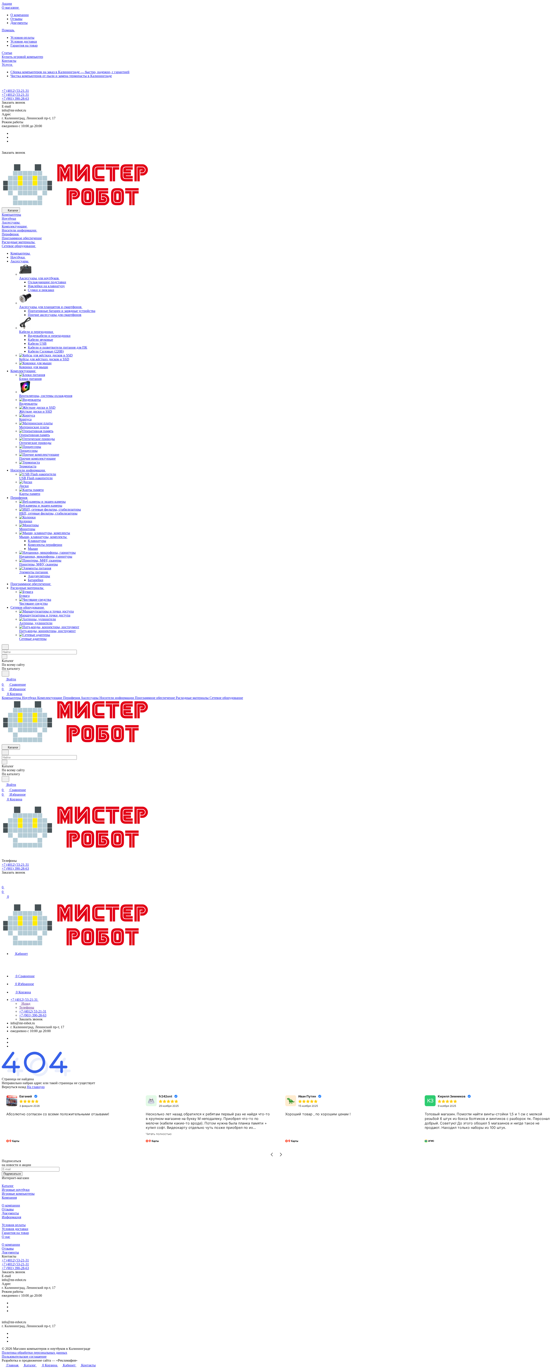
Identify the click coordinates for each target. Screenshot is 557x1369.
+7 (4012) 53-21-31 (15, 91)
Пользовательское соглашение (24, 1356)
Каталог (8, 1186)
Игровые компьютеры (18, 1193)
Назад (25, 1003)
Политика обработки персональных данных (34, 1352)
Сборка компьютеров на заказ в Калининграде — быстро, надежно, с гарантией (69, 72)
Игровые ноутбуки (16, 1190)
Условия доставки (23, 41)
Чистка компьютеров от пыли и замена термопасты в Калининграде (61, 76)
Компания (9, 1197)
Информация (11, 1217)
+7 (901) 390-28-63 (15, 98)
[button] (271, 1154)
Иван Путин (307, 1096)
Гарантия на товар (24, 45)
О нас (6, 1237)
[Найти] (5, 674)
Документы (19, 23)
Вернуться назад (14, 1087)
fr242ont (165, 1096)
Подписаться (12, 1173)
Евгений (25, 1096)
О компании (19, 15)
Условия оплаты (22, 37)
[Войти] (4, 882)
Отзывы (16, 19)
